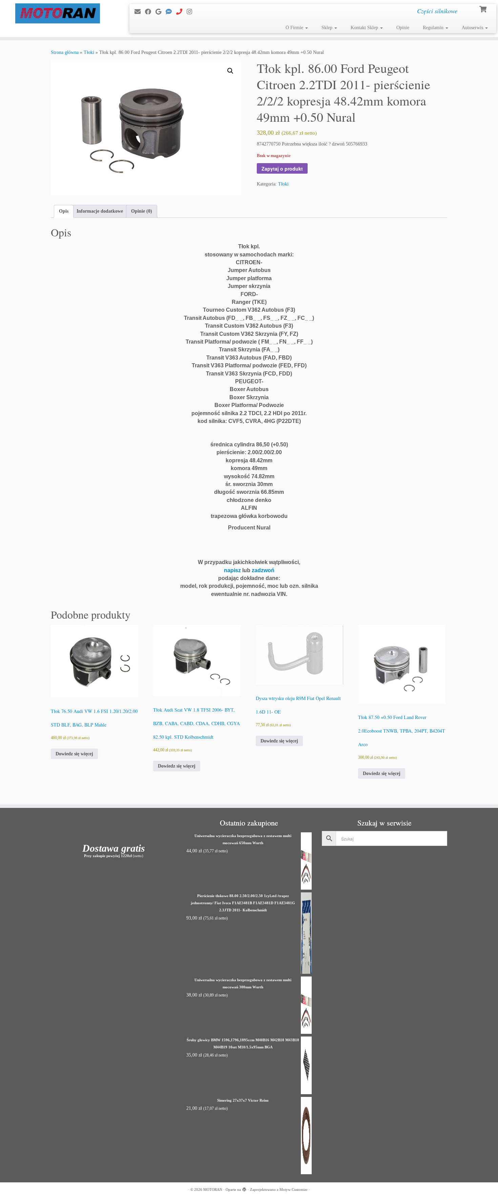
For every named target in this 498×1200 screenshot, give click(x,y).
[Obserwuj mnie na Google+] (160, 11)
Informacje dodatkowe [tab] (100, 211)
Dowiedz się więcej (74, 753)
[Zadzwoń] (181, 11)
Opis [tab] (63, 211)
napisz (232, 570)
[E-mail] (139, 11)
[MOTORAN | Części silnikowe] (57, 13)
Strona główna (65, 52)
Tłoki (89, 52)
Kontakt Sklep (365, 27)
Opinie (402, 27)
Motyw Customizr (293, 1189)
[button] (230, 71)
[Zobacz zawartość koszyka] (483, 8)
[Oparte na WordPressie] (244, 1188)
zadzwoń (263, 570)
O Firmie (295, 27)
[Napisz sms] (171, 11)
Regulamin (434, 27)
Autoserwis (473, 27)
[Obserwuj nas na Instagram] (191, 11)
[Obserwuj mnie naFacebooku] (150, 11)
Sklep (327, 27)
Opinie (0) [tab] (141, 211)
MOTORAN (212, 1189)
